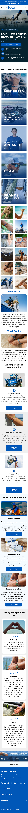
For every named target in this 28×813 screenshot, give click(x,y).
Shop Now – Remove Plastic (10, 44)
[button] (26, 7)
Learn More (14, 534)
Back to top (14, 764)
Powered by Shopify (14, 809)
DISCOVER (7, 201)
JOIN (14, 408)
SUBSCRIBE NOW (14, 448)
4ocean (7, 809)
